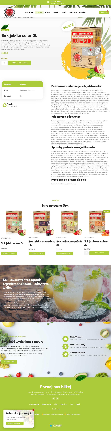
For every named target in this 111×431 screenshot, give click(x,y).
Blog (71, 404)
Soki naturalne (17, 17)
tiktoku (62, 184)
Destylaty (56, 12)
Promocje (39, 12)
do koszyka (100, 253)
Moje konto (83, 12)
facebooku (71, 184)
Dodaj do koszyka (20, 63)
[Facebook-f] (53, 398)
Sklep (47, 12)
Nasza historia (46, 404)
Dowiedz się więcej (9, 253)
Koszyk (64, 12)
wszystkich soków (66, 172)
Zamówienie (73, 12)
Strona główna (28, 12)
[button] (33, 410)
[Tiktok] (57, 398)
